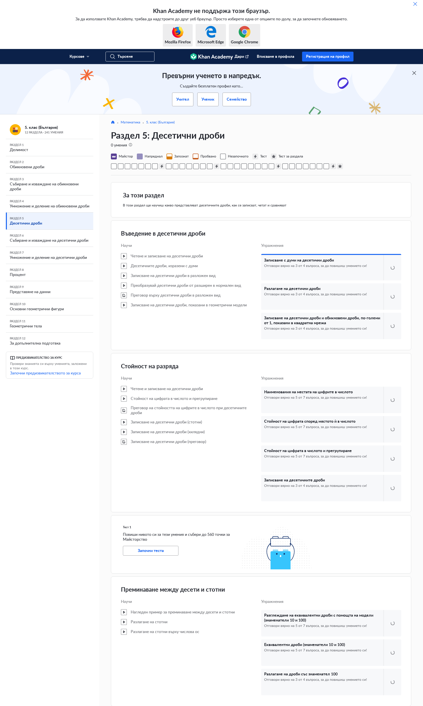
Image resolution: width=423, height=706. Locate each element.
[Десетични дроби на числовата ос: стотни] (210, 166)
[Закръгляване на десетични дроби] (299, 166)
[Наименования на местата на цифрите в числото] (134, 166)
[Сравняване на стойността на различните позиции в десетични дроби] (237, 166)
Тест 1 (127, 538)
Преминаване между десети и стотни (173, 601)
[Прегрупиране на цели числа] (285, 166)
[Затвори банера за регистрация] (414, 73)
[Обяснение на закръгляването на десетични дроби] (319, 166)
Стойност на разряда (149, 378)
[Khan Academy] (211, 56)
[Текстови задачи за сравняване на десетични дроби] (271, 166)
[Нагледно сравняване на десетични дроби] (251, 166)
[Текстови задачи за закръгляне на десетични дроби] (306, 166)
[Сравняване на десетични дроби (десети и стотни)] (223, 166)
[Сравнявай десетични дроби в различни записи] (265, 166)
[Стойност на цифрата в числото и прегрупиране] (148, 166)
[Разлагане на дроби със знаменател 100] (182, 166)
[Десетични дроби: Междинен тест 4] (333, 166)
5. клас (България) (160, 122)
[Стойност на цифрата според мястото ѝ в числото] (141, 166)
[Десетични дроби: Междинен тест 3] (278, 166)
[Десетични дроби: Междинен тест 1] (162, 166)
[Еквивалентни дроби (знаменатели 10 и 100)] (175, 166)
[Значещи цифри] (326, 166)
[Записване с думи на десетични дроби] (114, 166)
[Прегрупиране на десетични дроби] (292, 166)
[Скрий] (415, 4)
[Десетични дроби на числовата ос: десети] (196, 166)
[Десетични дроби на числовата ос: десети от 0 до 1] (189, 166)
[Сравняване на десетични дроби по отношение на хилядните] (230, 166)
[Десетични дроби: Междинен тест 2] (217, 166)
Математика (130, 122)
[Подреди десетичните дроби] (244, 166)
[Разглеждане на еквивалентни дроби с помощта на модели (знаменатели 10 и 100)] (169, 166)
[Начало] (113, 122)
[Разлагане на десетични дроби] (121, 166)
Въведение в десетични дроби (163, 234)
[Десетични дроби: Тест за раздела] (340, 166)
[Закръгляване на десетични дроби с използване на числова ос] (313, 166)
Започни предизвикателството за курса (45, 373)
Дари (239, 57)
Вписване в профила (275, 57)
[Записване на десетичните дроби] (155, 166)
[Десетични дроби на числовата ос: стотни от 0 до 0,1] (203, 166)
